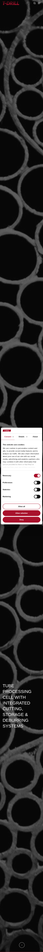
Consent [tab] (7, 437)
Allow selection (21, 513)
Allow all (21, 506)
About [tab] (35, 437)
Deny (21, 520)
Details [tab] (21, 437)
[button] (39, 3)
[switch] (37, 482)
